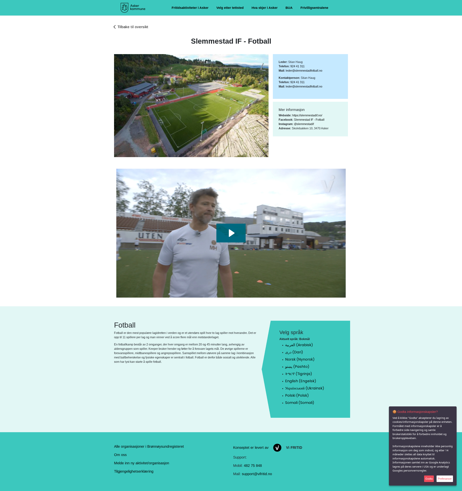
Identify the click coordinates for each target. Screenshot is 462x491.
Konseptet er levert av (251, 447)
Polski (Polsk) (297, 395)
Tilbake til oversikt (132, 27)
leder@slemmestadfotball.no (304, 70)
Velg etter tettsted (230, 8)
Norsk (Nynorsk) (300, 359)
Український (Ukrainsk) (304, 388)
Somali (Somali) (299, 402)
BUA (289, 8)
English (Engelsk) (300, 380)
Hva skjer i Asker (265, 8)
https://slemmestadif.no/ (307, 115)
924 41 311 (297, 66)
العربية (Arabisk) (299, 344)
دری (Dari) (294, 352)
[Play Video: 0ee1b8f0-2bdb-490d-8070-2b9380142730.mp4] (231, 233)
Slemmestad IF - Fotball (309, 119)
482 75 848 (253, 466)
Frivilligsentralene (314, 8)
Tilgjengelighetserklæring (133, 471)
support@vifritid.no (257, 474)
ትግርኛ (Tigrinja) (298, 373)
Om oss (120, 455)
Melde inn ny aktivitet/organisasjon (141, 463)
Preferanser (445, 478)
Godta (429, 478)
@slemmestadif (304, 124)
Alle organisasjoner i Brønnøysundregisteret (149, 446)
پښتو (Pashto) (297, 366)
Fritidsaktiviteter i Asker (190, 8)
